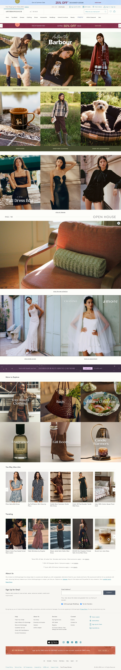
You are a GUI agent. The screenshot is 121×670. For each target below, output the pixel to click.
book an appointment (90, 359)
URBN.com (46, 667)
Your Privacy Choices (66, 667)
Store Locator (96, 617)
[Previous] (1, 26)
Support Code (54, 667)
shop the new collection (60, 291)
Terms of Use (18, 667)
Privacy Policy (83, 609)
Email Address (65, 589)
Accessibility (38, 667)
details (27, 7)
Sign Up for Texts (97, 624)
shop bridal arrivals (30, 359)
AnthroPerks (95, 620)
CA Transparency (28, 667)
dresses (65, 579)
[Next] (119, 26)
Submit (109, 592)
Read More (9, 582)
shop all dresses (60, 212)
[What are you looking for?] (105, 12)
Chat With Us (95, 628)
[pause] (118, 223)
